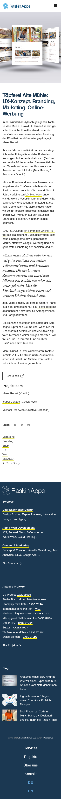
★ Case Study (11, 463)
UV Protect (9, 594)
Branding (7, 441)
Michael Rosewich (13, 409)
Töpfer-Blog (44, 306)
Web (5, 454)
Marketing (8, 436)
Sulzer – (15, 627)
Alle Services (10, 563)
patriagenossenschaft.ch (17, 608)
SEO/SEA (8, 458)
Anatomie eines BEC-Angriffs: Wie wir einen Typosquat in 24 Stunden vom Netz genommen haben (38, 683)
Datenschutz (48, 738)
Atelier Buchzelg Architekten (19, 599)
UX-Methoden (33, 194)
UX (4, 450)
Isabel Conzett (11, 401)
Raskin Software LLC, (27, 738)
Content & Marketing (15, 545)
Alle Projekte (10, 645)
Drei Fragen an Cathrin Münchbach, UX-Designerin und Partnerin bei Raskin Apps (38, 715)
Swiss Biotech (11, 636)
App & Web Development (18, 527)
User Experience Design (17, 509)
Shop (5, 445)
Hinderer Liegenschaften (17, 613)
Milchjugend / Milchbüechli (18, 618)
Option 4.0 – (17, 622)
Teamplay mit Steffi (14, 604)
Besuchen (13, 375)
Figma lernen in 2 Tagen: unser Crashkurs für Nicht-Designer (36, 700)
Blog (5, 668)
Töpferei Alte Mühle (14, 632)
